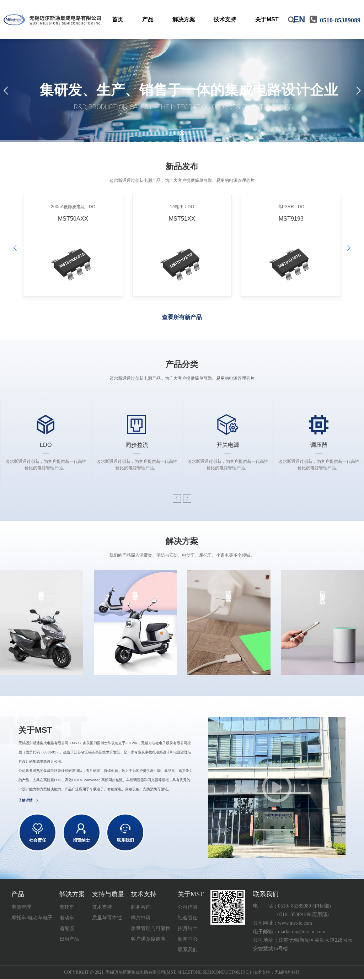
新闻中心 (188, 939)
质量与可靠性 (107, 917)
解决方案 (183, 19)
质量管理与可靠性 (151, 928)
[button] (349, 248)
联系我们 (188, 949)
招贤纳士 (188, 928)
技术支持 (225, 19)
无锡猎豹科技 (287, 972)
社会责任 (188, 917)
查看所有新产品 (182, 317)
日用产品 (69, 939)
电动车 (66, 917)
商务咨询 (141, 907)
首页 (117, 19)
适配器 (66, 928)
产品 (148, 19)
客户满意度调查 (148, 939)
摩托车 (66, 907)
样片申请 (141, 917)
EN (299, 19)
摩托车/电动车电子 (32, 917)
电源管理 (21, 907)
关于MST (267, 19)
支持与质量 (108, 894)
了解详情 (25, 800)
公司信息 (188, 907)
